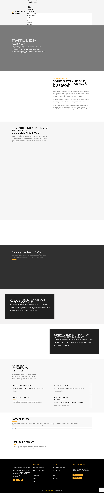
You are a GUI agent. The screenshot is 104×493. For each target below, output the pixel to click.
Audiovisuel (30, 9)
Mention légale (57, 470)
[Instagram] (17, 480)
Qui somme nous (57, 473)
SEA (29, 6)
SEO (29, 4)
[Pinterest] (22, 480)
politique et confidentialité (61, 467)
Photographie (31, 11)
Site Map (55, 475)
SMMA (29, 7)
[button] (13, 428)
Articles (55, 478)
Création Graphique (32, 2)
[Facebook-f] (14, 480)
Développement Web (32, 13)
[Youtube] (19, 480)
